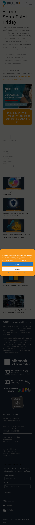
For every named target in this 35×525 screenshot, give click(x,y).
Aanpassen (17, 269)
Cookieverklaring (12, 272)
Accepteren (17, 264)
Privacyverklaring (22, 272)
